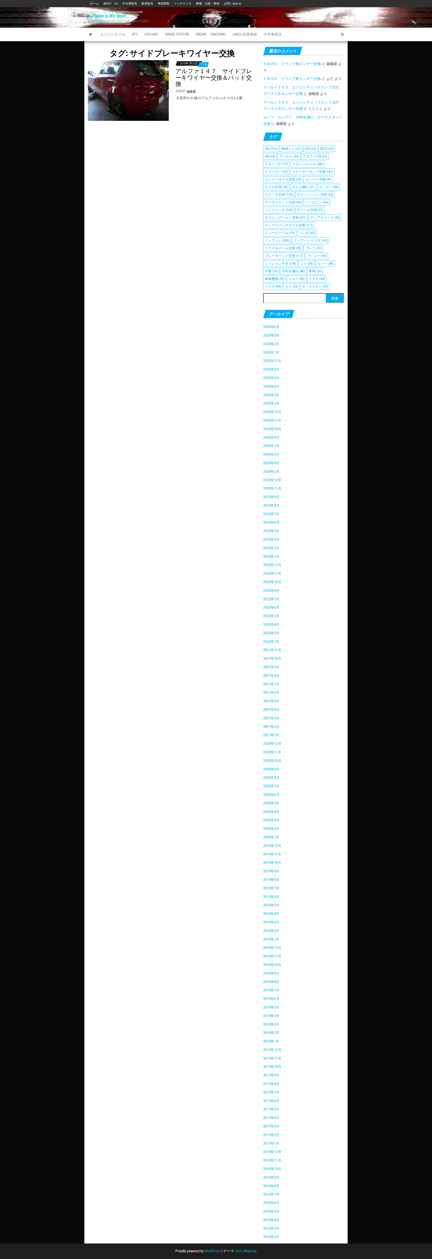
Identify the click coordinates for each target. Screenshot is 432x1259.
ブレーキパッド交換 (284, 256)
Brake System (177, 34)
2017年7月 (271, 1092)
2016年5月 (271, 1211)
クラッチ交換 (279, 195)
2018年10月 (272, 965)
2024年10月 (272, 429)
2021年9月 (271, 667)
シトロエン (316, 202)
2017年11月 (272, 1058)
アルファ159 (315, 156)
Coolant (151, 34)
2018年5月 (271, 1007)
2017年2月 (271, 1135)
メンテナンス (182, 3)
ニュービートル (280, 233)
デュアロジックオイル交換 (289, 225)
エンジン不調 (318, 179)
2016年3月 (271, 1228)
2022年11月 (272, 573)
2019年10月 (272, 862)
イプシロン (276, 172)
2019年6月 (271, 897)
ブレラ (313, 248)
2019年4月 (271, 914)
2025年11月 (272, 361)
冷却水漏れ (293, 271)
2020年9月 (271, 769)
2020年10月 (272, 761)
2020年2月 (271, 829)
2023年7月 (271, 514)
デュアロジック (325, 218)
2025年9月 (271, 369)
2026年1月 (271, 352)
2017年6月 (271, 1101)
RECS (326, 149)
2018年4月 (271, 1016)
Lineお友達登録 (244, 34)
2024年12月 (272, 412)
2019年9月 (271, 871)
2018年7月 (271, 990)
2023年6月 (271, 522)
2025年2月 (271, 403)
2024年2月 (271, 471)
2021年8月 (271, 675)
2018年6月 (271, 999)
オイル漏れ (303, 187)
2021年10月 (272, 658)
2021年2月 (271, 727)
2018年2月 (271, 1033)
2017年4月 (271, 1118)
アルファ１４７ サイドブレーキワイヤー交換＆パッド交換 (214, 77)
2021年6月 (271, 692)
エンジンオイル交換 (283, 179)
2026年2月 (271, 344)
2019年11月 (272, 854)
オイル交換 (276, 187)
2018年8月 (271, 982)
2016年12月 (272, 1152)
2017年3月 (271, 1126)
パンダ (307, 233)
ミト (306, 263)
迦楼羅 (191, 91)
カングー (328, 187)
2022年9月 (271, 590)
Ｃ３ (291, 286)
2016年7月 (271, 1194)
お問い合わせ (232, 3)
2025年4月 (271, 386)
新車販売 (147, 3)
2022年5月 (271, 616)
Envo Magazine (246, 1251)
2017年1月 (271, 1143)
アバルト (289, 156)
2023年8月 (271, 505)
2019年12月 (272, 846)
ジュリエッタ (279, 210)
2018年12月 (272, 948)
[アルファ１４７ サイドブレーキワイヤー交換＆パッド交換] (128, 90)
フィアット (277, 241)
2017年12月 (272, 1050)
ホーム (94, 3)
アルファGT (276, 164)
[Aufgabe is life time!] (90, 34)
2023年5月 (271, 531)
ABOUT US (110, 3)
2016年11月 (272, 1160)
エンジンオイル (112, 34)
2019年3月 (271, 922)
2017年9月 (271, 1075)
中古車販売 (129, 3)
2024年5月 (271, 454)
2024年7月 (271, 446)
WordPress (212, 1251)
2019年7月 (271, 888)
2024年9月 (271, 437)
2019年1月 (271, 939)
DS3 (310, 149)
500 (271, 149)
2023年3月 (271, 539)
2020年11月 (272, 752)
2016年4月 (271, 1220)
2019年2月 (271, 931)
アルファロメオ (307, 164)
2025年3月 (271, 395)
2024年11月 (272, 420)
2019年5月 (271, 905)
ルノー (325, 263)
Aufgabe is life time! (107, 16)
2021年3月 (271, 718)
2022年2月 (271, 633)
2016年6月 (271, 1203)
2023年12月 (272, 480)
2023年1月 (271, 556)
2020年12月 (272, 743)
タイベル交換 (310, 210)
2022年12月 (272, 565)
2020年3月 (271, 820)
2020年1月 (271, 837)
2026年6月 (271, 327)
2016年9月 (271, 1177)
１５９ (273, 286)
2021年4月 (271, 709)
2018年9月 (271, 973)
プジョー (316, 256)
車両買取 (163, 3)
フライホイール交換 (283, 248)
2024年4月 (271, 463)
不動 (271, 271)
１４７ (296, 279)
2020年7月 (271, 786)
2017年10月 (272, 1067)
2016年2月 (271, 1237)
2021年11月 (272, 650)
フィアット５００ (310, 241)
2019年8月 (271, 880)
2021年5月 (271, 701)
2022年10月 (272, 582)
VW (270, 156)
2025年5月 (271, 378)
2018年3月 (271, 1024)
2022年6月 (271, 607)
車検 (315, 271)
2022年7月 (271, 599)
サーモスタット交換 (283, 202)
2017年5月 (271, 1109)
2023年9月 (271, 497)
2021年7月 (271, 684)
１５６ (317, 279)
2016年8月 (271, 1186)
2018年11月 (272, 956)
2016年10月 (272, 1169)
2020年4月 (271, 812)
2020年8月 (271, 777)
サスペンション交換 (315, 195)
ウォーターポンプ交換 (312, 172)
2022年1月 (271, 642)
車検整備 (274, 279)
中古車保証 (273, 34)
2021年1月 (271, 735)
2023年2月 (271, 548)
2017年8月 (271, 1084)
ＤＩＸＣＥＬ (315, 286)
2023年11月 (272, 488)
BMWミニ (291, 149)
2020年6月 (271, 795)
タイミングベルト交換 (285, 218)
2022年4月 (271, 624)
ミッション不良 (280, 263)
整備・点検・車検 (207, 3)
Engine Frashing (210, 34)
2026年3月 (271, 335)
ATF (135, 34)
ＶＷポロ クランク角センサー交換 (292, 64)
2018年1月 (271, 1041)
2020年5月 (271, 803)
